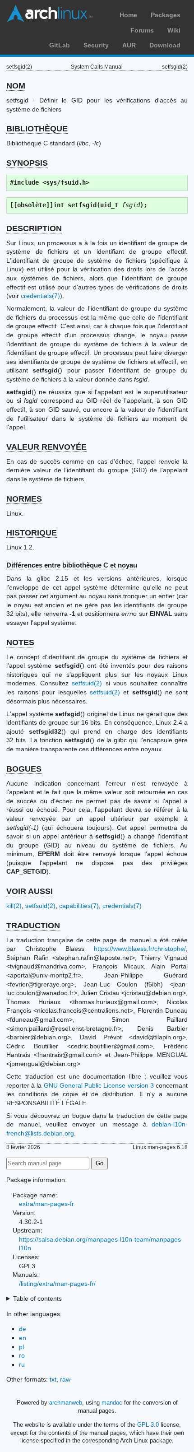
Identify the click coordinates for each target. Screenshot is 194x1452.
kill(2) (14, 905)
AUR (129, 45)
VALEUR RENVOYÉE (46, 446)
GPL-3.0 (148, 1424)
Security (96, 45)
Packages (165, 15)
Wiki (173, 30)
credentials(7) (40, 295)
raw (65, 1379)
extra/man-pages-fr (46, 1203)
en (22, 1337)
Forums (142, 30)
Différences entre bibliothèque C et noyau (71, 565)
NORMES (24, 498)
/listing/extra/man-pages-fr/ (57, 1283)
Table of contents (37, 1298)
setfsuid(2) (87, 683)
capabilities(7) (79, 905)
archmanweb (65, 1402)
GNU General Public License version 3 (99, 1085)
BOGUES (24, 768)
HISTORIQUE (31, 532)
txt (53, 1379)
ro (22, 1355)
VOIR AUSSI (29, 891)
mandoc (112, 1402)
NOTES (20, 642)
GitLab (59, 45)
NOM (15, 85)
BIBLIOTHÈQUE (37, 128)
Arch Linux (49, 14)
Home (128, 15)
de (22, 1328)
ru (22, 1364)
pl (21, 1346)
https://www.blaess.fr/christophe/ (140, 948)
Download (164, 45)
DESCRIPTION (34, 228)
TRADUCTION (33, 925)
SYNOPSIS (27, 163)
